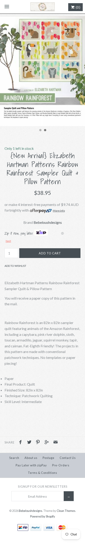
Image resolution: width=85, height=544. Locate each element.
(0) (77, 7)
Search (14, 458)
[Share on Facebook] (21, 443)
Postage (48, 458)
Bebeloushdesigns (48, 222)
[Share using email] (55, 443)
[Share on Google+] (48, 443)
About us (30, 458)
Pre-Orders (60, 465)
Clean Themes (66, 511)
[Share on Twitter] (30, 443)
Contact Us (68, 458)
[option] (42, 71)
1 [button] (40, 130)
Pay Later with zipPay (31, 465)
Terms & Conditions (42, 473)
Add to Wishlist (15, 265)
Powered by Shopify (42, 516)
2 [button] (45, 130)
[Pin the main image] (39, 443)
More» (8, 241)
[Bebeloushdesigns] (42, 6)
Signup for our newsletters (42, 486)
